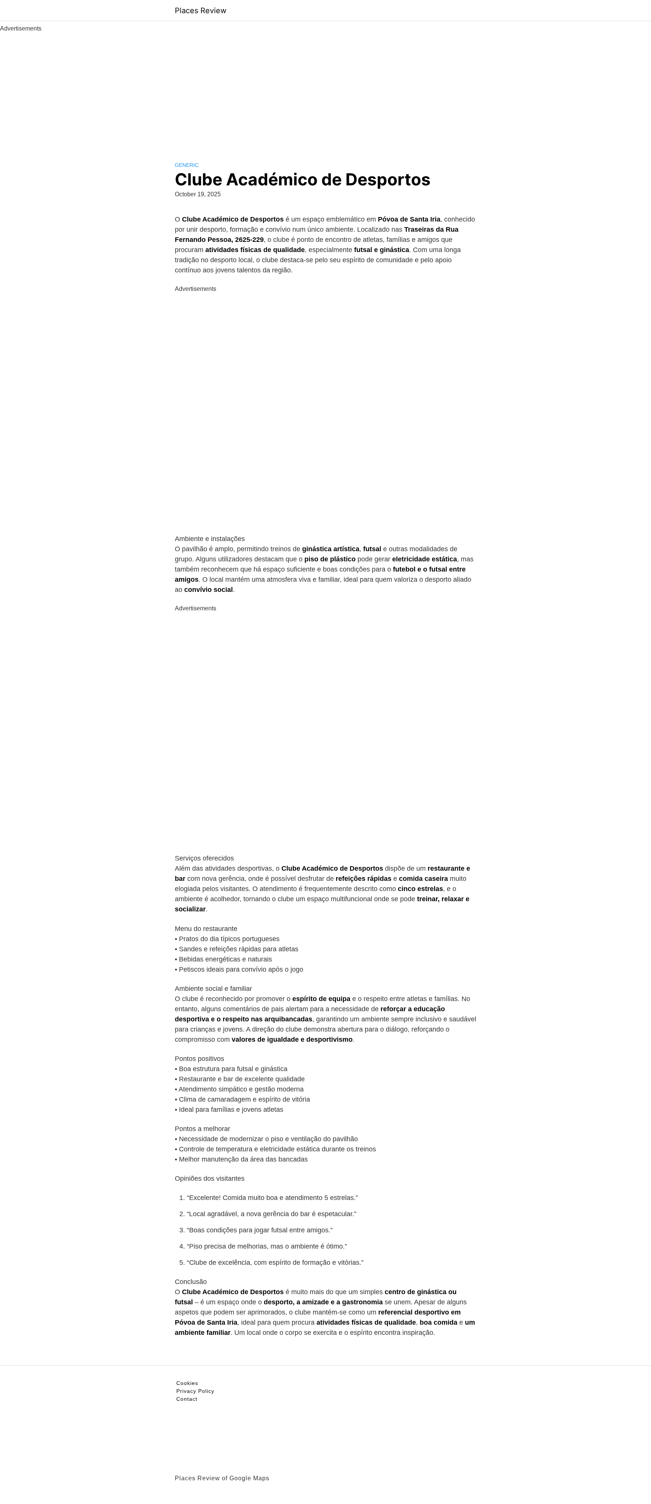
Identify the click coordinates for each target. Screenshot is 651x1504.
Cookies (187, 1383)
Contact (186, 1399)
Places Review (200, 10)
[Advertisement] (325, 89)
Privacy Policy (195, 1391)
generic (187, 165)
